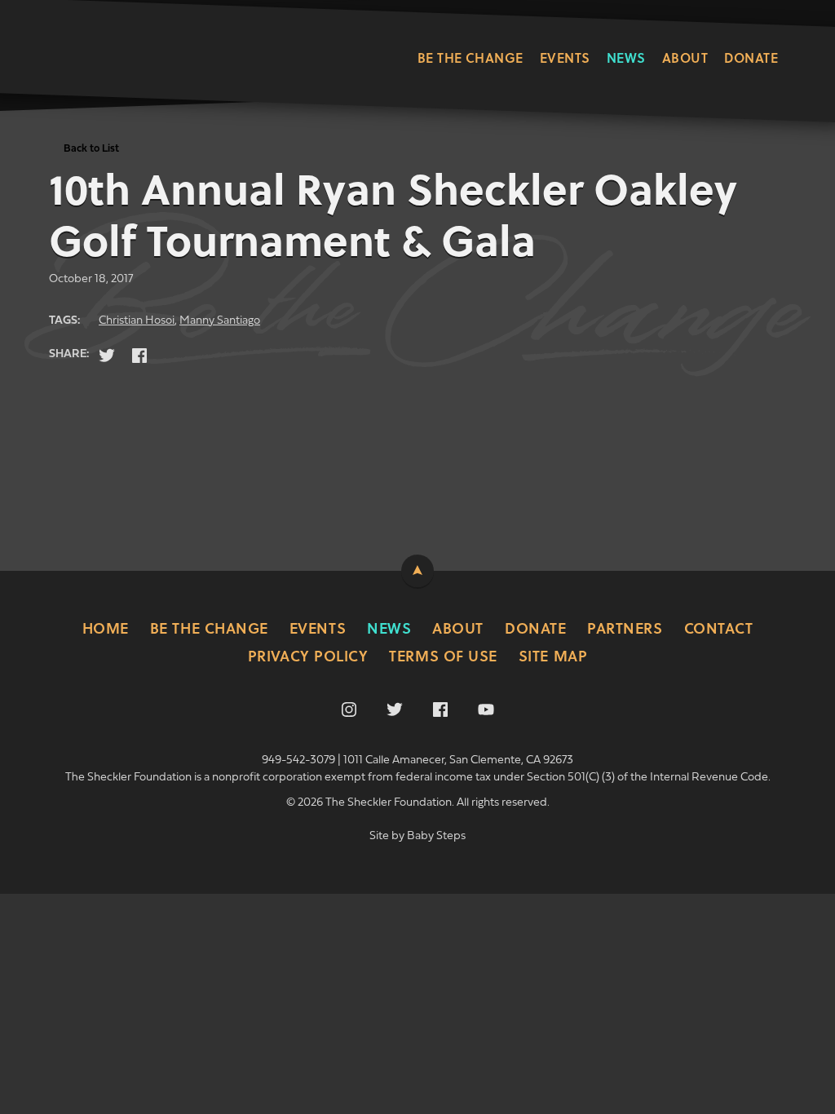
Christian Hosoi (137, 321)
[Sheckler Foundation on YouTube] (486, 709)
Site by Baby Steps (417, 836)
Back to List (91, 149)
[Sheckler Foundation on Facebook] (440, 709)
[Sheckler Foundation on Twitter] (394, 709)
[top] (417, 571)
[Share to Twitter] (107, 355)
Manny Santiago (219, 321)
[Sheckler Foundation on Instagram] (349, 709)
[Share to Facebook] (139, 355)
